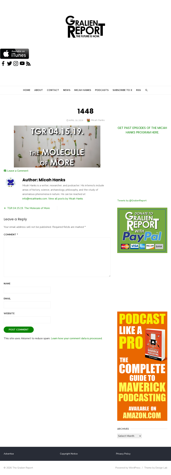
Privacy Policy (123, 453)
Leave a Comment (17, 171)
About (38, 90)
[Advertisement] (142, 168)
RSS (138, 90)
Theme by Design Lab (155, 467)
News (66, 90)
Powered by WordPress (127, 467)
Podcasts (102, 90)
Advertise (9, 453)
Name (7, 283)
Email (7, 298)
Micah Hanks (82, 90)
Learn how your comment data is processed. (76, 338)
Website (9, 313)
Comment (11, 234)
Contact (53, 90)
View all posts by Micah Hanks (65, 198)
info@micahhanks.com (34, 198)
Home (26, 90)
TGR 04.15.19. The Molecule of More (28, 208)
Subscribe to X (122, 90)
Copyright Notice (69, 453)
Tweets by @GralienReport (131, 200)
